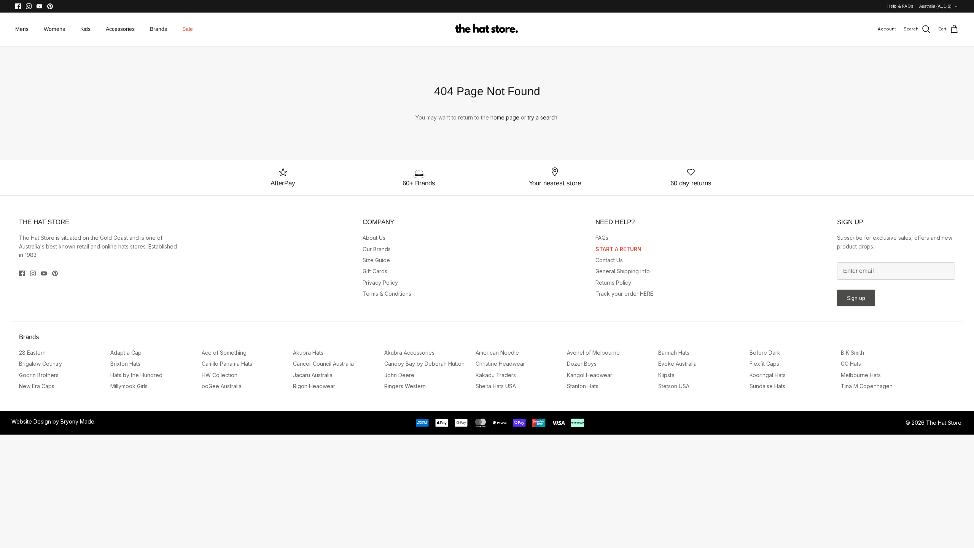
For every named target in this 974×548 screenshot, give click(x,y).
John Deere (399, 375)
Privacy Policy (380, 282)
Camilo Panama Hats (227, 363)
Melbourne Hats (861, 375)
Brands (158, 29)
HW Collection (219, 375)
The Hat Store (943, 422)
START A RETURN (618, 249)
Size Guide (376, 260)
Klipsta (666, 375)
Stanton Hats (582, 386)
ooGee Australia (222, 386)
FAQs (601, 237)
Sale (187, 29)
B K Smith (852, 352)
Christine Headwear (500, 363)
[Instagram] (29, 6)
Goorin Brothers (39, 375)
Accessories (120, 29)
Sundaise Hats (767, 386)
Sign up (856, 298)
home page (504, 117)
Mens (22, 29)
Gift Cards (375, 271)
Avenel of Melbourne (593, 352)
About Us (374, 237)
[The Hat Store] (487, 29)
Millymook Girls (129, 386)
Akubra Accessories (409, 352)
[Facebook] (18, 6)
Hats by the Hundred (136, 375)
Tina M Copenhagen (867, 386)
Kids (85, 29)
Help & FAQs (900, 6)
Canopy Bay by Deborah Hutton (424, 363)
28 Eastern (32, 352)
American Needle (497, 352)
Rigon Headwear (314, 386)
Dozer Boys (582, 363)
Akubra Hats (308, 352)
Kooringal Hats (768, 375)
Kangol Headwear (589, 375)
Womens (54, 29)
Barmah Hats (673, 352)
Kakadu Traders (496, 375)
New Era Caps (36, 386)
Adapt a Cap (126, 352)
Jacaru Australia (313, 375)
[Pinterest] (50, 6)
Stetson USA (673, 386)
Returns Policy (613, 282)
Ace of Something (224, 352)
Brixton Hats (125, 363)
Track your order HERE (624, 293)
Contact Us (609, 260)
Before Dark (765, 352)
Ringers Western (405, 386)
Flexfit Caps (764, 363)
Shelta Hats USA (496, 386)
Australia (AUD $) (935, 6)
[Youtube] (39, 6)
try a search (542, 117)
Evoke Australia (677, 363)
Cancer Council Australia (323, 363)
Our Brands (377, 249)
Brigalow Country (40, 363)
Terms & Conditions (387, 293)
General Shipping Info (622, 271)
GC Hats (851, 363)
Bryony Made (77, 421)
